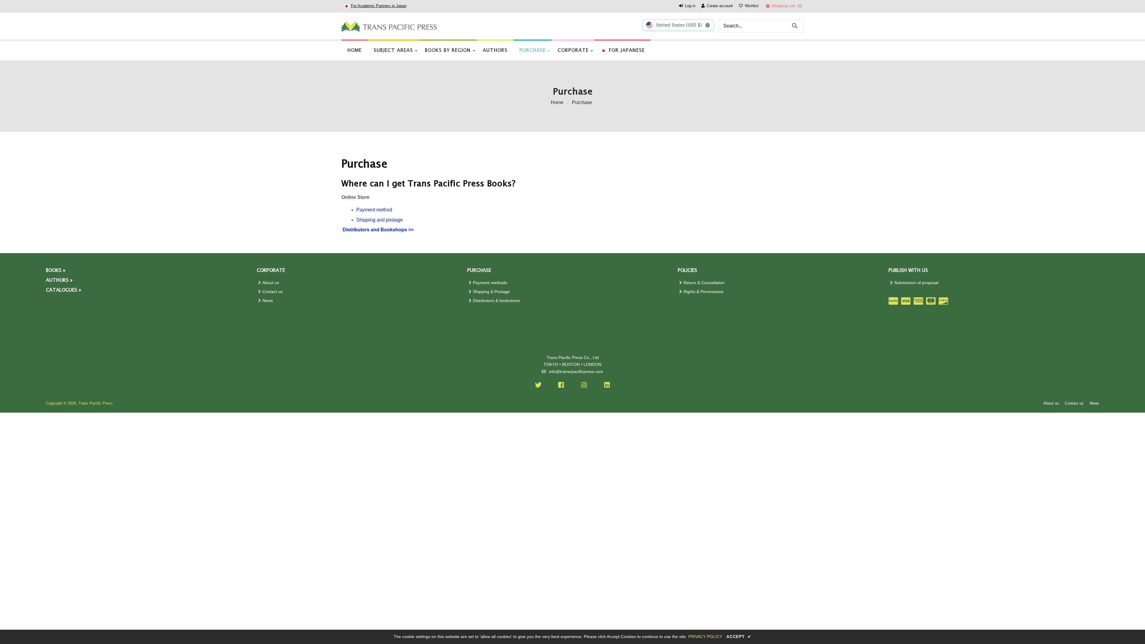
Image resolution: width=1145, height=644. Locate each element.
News (267, 300)
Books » (55, 270)
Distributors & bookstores (496, 300)
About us (270, 283)
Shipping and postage (379, 219)
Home (557, 102)
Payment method (374, 209)
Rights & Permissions (703, 292)
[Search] (794, 25)
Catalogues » (63, 290)
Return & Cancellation (704, 283)
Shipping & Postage (491, 292)
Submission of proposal (916, 283)
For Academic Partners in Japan (378, 6)
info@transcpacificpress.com (576, 371)
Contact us (272, 292)
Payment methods (490, 283)
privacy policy (705, 636)
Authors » (59, 280)
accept (738, 636)
